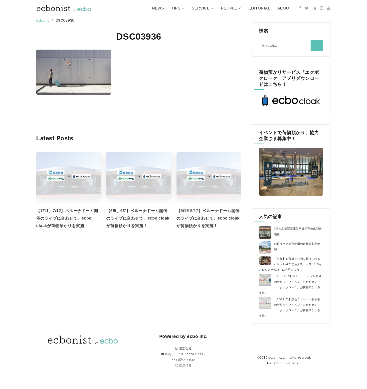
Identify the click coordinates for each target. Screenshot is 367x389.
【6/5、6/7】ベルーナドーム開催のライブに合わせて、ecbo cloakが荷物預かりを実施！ (138, 218)
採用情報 (185, 365)
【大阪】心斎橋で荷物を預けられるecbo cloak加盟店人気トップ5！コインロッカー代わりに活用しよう (290, 264)
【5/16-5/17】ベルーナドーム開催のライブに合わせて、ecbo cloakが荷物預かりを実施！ (208, 218)
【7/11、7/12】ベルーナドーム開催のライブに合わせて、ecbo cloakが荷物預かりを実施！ (67, 218)
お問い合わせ (185, 360)
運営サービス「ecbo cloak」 (185, 354)
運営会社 (184, 348)
